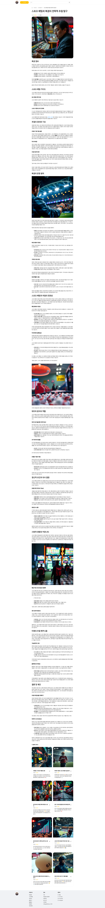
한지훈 (35, 15)
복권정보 (35, 7)
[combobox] (49, 2)
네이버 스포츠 (50, 117)
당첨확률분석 (40, 7)
